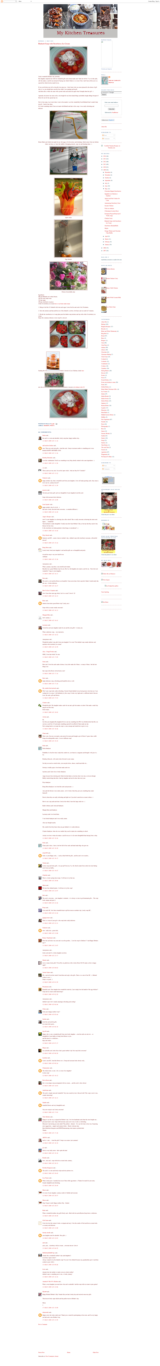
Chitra (44, 1009)
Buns (102, 338)
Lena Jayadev (46, 504)
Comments (107, 138)
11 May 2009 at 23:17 (50, 955)
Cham (44, 733)
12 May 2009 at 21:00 (50, 1228)
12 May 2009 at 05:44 (50, 1014)
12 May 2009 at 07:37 (50, 1043)
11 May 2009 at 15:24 (50, 543)
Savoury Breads (105, 433)
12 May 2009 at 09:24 (50, 1063)
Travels (103, 450)
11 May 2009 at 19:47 (50, 870)
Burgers (103, 340)
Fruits (52, 425)
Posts (105, 135)
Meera (44, 1190)
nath (43, 1243)
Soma (43, 661)
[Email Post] (56, 423)
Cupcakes (103, 368)
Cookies (103, 366)
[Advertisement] (52, 1338)
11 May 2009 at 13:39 (50, 485)
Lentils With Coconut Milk (113, 297)
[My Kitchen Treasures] (106, 67)
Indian (103, 394)
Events (103, 375)
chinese (103, 350)
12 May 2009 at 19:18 (50, 1153)
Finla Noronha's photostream (110, 480)
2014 (104, 156)
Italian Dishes (105, 401)
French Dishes (105, 380)
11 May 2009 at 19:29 (50, 848)
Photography (104, 426)
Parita (44, 435)
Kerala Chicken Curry (112, 278)
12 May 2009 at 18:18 (50, 1143)
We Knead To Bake (106, 457)
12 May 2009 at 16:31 (50, 1098)
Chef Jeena (45, 1220)
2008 (104, 248)
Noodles (103, 422)
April (106, 236)
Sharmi (44, 960)
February (107, 242)
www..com (108, 476)
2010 (104, 167)
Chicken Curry (108, 218)
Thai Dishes (104, 445)
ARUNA (44, 1137)
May (106, 189)
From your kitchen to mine (108, 382)
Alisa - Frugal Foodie (48, 651)
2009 (104, 170)
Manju (44, 1048)
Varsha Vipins (46, 972)
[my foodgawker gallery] (111, 586)
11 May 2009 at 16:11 (50, 574)
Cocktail (103, 359)
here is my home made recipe (62, 304)
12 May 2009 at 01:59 (50, 982)
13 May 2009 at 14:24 (50, 1277)
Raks (43, 600)
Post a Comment (42, 1324)
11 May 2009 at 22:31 (50, 923)
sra (43, 468)
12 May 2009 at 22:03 (50, 1238)
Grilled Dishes (105, 387)
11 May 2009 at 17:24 (50, 683)
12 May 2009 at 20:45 (50, 1173)
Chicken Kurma (110, 269)
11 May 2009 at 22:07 (50, 891)
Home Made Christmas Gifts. (109, 389)
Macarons (103, 410)
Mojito (106, 228)
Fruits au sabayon (109, 208)
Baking (103, 324)
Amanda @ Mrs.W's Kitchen (50, 1281)
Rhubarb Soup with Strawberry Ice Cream (54, 43)
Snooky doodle (46, 1232)
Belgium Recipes (105, 326)
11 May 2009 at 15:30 (50, 559)
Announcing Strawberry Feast (112, 203)
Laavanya (45, 625)
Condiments (104, 364)
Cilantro (44, 702)
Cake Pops (104, 345)
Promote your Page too (106, 69)
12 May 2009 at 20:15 (50, 1163)
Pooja (43, 907)
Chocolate (104, 352)
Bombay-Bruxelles (47, 458)
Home (68, 1352)
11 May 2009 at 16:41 (50, 620)
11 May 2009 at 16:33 (50, 596)
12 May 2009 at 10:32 (50, 1075)
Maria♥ (44, 1291)
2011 (104, 164)
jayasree (44, 490)
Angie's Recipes (46, 516)
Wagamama (104, 454)
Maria (44, 885)
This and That (105, 447)
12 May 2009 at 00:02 (50, 968)
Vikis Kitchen (46, 1117)
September (108, 180)
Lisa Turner (45, 1178)
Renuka (44, 1158)
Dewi (43, 678)
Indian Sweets (105, 398)
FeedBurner (115, 112)
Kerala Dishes (105, 405)
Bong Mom (45, 547)
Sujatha (44, 1102)
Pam (43, 578)
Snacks (103, 438)
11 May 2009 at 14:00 (50, 500)
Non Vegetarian (105, 419)
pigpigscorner (46, 918)
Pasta (102, 424)
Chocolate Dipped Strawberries (113, 191)
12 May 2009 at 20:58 (50, 1216)
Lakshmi (44, 1058)
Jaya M (44, 1031)
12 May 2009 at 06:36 (50, 1027)
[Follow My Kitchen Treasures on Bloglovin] (108, 120)
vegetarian (104, 452)
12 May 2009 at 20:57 (50, 1195)
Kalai (43, 1210)
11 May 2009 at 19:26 (50, 838)
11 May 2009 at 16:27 (50, 586)
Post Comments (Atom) (52, 1356)
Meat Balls (104, 412)
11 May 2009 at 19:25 (50, 741)
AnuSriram (45, 1090)
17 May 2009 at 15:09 (50, 1308)
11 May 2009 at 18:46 (50, 729)
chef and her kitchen (47, 445)
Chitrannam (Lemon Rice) (112, 211)
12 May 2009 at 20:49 (50, 1185)
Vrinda (44, 863)
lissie (43, 1269)
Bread (102, 336)
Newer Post (41, 1352)
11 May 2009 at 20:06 (50, 880)
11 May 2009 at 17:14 (50, 673)
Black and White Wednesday (109, 331)
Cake (102, 343)
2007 (104, 251)
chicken (103, 347)
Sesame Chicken (109, 206)
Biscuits (103, 329)
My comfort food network (49, 688)
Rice (102, 429)
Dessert (46, 425)
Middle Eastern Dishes (107, 415)
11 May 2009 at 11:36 (50, 453)
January (107, 244)
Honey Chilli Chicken (112, 288)
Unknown (45, 478)
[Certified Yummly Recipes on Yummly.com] (111, 148)
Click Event (104, 357)
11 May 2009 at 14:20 (50, 512)
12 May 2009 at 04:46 (50, 1004)
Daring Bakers (105, 370)
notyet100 (45, 853)
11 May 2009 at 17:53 (50, 698)
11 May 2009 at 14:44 (50, 531)
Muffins (103, 417)
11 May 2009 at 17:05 (50, 657)
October (107, 178)
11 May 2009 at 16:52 (50, 635)
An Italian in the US (79, 387)
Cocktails (103, 361)
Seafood (103, 436)
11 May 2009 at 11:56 (50, 463)
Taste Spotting (105, 592)
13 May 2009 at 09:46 (50, 1265)
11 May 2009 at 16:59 (50, 647)
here (83, 370)
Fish (102, 377)
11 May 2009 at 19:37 (50, 858)
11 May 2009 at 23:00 (50, 933)
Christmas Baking (106, 354)
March (107, 239)
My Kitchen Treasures (106, 39)
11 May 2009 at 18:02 (50, 712)
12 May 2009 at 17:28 (50, 1133)
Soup (102, 440)
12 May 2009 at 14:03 (50, 1086)
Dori (43, 895)
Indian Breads (105, 396)
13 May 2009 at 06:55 (50, 1248)
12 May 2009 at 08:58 (50, 1053)
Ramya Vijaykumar (47, 938)
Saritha (44, 1019)
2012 (104, 161)
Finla (43, 745)
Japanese (103, 403)
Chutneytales (45, 1068)
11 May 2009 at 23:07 (50, 945)
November (108, 175)
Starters (103, 443)
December (108, 172)
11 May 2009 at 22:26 (50, 903)
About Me (104, 127)
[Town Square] (105, 580)
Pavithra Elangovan (47, 1168)
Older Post (96, 1352)
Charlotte (44, 875)
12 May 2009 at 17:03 (50, 1112)
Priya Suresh (45, 535)
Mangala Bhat (46, 615)
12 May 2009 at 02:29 (50, 994)
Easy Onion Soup (110, 307)
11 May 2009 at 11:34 (50, 441)
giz (43, 1147)
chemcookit (45, 1312)
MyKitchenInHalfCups (48, 1253)
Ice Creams (104, 391)
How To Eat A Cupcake (48, 590)
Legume (103, 408)
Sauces (103, 431)
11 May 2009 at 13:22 (50, 473)
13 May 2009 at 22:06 (50, 1287)
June (106, 186)
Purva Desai (45, 1080)
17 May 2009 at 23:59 (50, 1320)
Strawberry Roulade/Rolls (111, 226)
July (106, 183)
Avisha (44, 717)
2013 (104, 159)
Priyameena (45, 987)
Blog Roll (103, 333)
